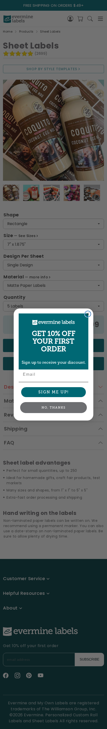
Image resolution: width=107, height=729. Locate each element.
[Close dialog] (88, 314)
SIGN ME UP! (53, 392)
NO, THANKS (54, 407)
